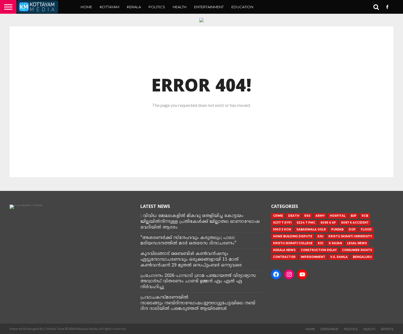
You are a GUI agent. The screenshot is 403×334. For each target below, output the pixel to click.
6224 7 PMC (306, 222)
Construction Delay (319, 250)
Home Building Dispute (292, 236)
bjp (353, 216)
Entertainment (209, 7)
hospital (337, 216)
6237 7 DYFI (282, 222)
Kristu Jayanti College (293, 243)
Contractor (284, 257)
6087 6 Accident (355, 222)
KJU (320, 236)
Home (86, 7)
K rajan (335, 243)
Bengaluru (362, 257)
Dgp (352, 229)
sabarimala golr (311, 229)
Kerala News (284, 250)
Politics (157, 7)
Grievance (329, 329)
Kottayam (109, 7)
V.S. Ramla (339, 257)
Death (293, 216)
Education (242, 7)
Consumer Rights (357, 250)
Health (179, 7)
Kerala (134, 7)
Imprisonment (313, 257)
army (320, 216)
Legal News (357, 243)
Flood (366, 229)
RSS (307, 216)
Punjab (337, 229)
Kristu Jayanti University (350, 236)
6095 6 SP (328, 222)
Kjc (320, 243)
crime (278, 216)
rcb (365, 216)
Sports (387, 329)
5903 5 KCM (282, 229)
